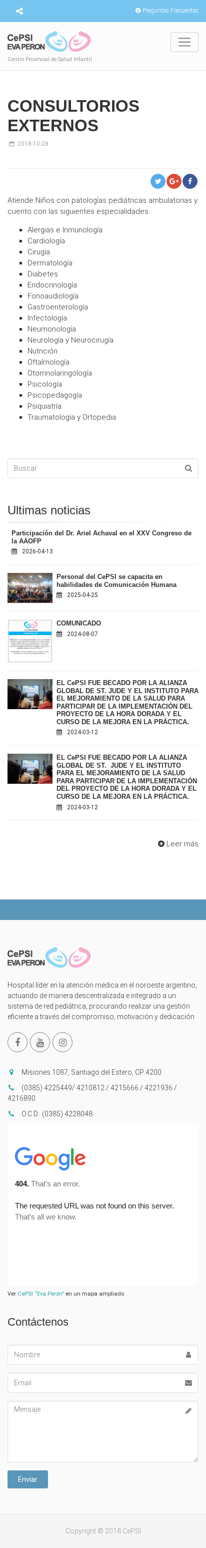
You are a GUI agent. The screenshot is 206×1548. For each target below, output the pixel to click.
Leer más (182, 843)
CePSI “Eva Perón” (41, 1294)
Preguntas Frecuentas (170, 10)
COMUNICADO (78, 623)
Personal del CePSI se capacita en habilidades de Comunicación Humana (116, 580)
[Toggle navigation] (184, 42)
